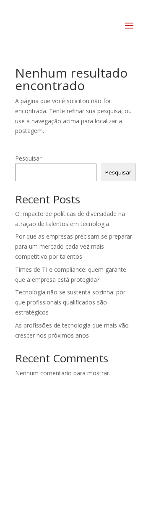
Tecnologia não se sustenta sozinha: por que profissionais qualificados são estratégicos (70, 302)
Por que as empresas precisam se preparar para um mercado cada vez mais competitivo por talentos (73, 246)
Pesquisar (28, 158)
